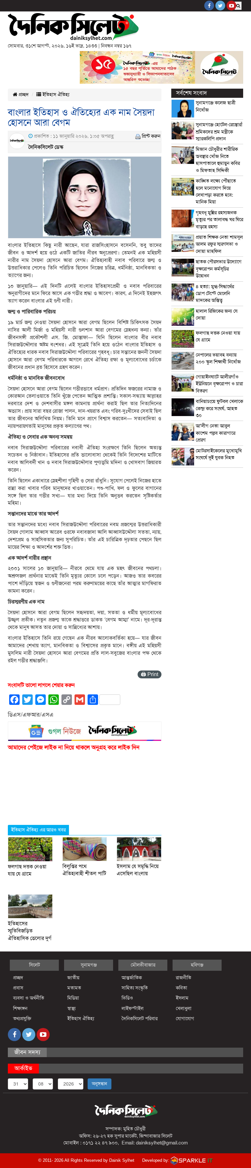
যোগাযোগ (185, 1018)
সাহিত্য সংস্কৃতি (135, 988)
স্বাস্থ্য (71, 1008)
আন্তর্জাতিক (132, 978)
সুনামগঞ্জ (89, 965)
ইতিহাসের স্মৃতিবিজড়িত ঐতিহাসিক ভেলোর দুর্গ (29, 931)
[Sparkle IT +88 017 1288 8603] (192, 1160)
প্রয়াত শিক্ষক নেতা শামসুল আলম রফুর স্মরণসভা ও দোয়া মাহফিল (219, 244)
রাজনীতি (183, 978)
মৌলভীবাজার (143, 965)
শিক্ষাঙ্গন (20, 1008)
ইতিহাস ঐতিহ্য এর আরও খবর (38, 830)
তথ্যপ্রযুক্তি (22, 1018)
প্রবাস (18, 988)
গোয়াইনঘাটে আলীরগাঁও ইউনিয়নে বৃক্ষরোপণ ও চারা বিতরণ (219, 384)
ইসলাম (182, 998)
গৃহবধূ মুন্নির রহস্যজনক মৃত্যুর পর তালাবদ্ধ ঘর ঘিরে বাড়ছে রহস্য (219, 220)
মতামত (74, 988)
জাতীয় (73, 978)
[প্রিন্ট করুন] (138, 136)
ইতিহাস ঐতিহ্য (55, 94)
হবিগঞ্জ (197, 965)
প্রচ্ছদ (23, 94)
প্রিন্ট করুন (151, 136)
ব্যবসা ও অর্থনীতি (28, 998)
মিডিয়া (73, 998)
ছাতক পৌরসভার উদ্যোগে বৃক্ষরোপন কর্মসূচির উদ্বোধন (219, 269)
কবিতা (181, 988)
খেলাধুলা (184, 1008)
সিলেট (34, 965)
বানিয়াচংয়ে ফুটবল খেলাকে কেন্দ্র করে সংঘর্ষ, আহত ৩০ (219, 408)
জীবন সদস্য (27, 1052)
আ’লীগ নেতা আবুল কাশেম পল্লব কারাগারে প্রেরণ (215, 433)
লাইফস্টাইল (132, 1008)
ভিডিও (127, 998)
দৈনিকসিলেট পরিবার (140, 1018)
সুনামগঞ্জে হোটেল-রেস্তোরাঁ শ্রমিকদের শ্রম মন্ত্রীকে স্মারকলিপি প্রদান (219, 132)
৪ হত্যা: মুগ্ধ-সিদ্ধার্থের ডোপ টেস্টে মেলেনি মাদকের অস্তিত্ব (215, 294)
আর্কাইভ (23, 1068)
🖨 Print (149, 674)
